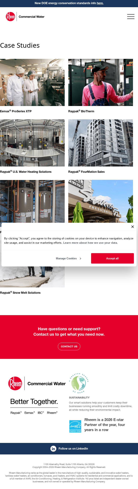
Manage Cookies (66, 258)
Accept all (112, 258)
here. (100, 3)
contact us (69, 347)
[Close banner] (132, 226)
